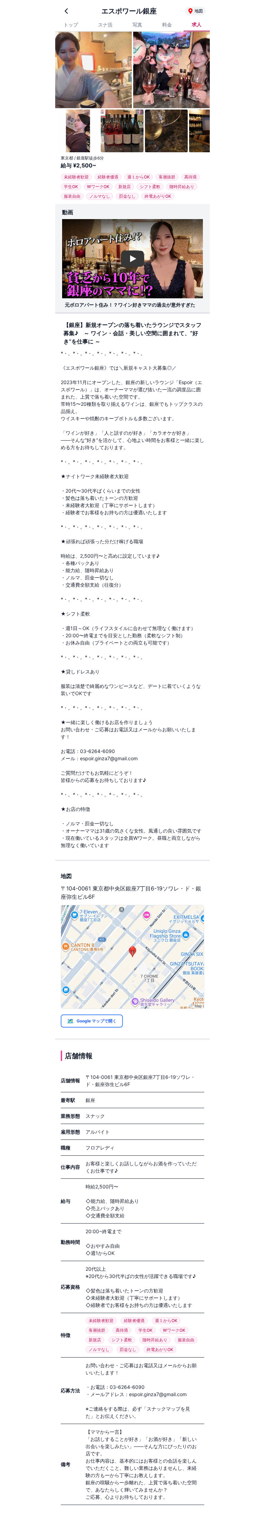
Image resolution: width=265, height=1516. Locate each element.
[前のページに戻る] (66, 11)
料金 (167, 25)
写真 (137, 25)
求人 (197, 24)
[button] (132, 957)
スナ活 (105, 25)
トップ (70, 25)
